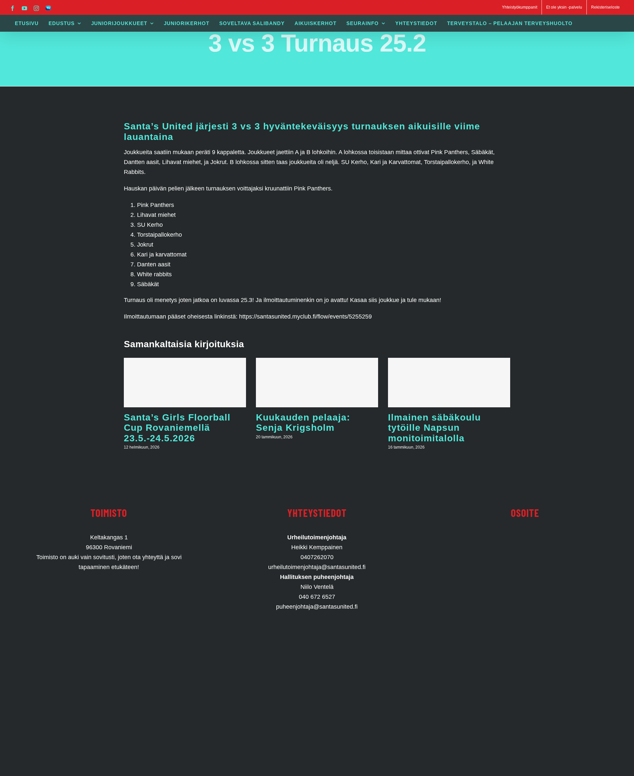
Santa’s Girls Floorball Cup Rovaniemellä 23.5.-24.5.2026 (177, 427)
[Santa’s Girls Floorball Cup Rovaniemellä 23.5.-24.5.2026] (185, 382)
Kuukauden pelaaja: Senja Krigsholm (303, 422)
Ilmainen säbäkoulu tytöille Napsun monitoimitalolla (434, 427)
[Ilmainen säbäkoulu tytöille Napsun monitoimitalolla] (449, 382)
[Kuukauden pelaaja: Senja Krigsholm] (317, 382)
